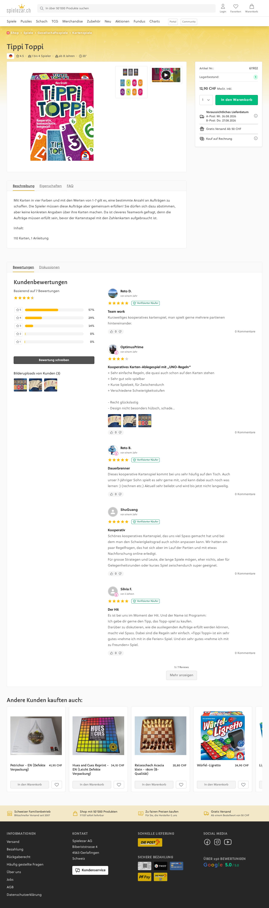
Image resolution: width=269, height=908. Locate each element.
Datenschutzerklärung (24, 895)
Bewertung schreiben (54, 360)
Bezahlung (15, 849)
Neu (108, 21)
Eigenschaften (51, 186)
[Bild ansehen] (62, 116)
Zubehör (93, 21)
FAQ (70, 186)
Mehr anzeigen (181, 675)
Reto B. (125, 448)
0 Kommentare (245, 331)
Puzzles (26, 21)
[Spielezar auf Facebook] (207, 843)
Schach (41, 21)
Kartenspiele (82, 33)
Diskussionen (49, 267)
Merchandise (72, 21)
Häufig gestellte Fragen (25, 864)
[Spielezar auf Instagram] (217, 843)
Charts (154, 21)
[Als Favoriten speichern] (56, 784)
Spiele (11, 21)
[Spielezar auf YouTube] (228, 843)
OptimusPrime (131, 347)
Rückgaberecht (18, 857)
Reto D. (126, 291)
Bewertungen (23, 267)
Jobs (10, 880)
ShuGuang (129, 510)
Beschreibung (23, 186)
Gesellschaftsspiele (53, 33)
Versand (13, 842)
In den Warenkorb (236, 100)
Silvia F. (126, 589)
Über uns (14, 872)
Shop (15, 33)
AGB (10, 887)
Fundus (139, 21)
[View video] (166, 75)
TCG (55, 21)
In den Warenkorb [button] (30, 784)
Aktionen (122, 21)
